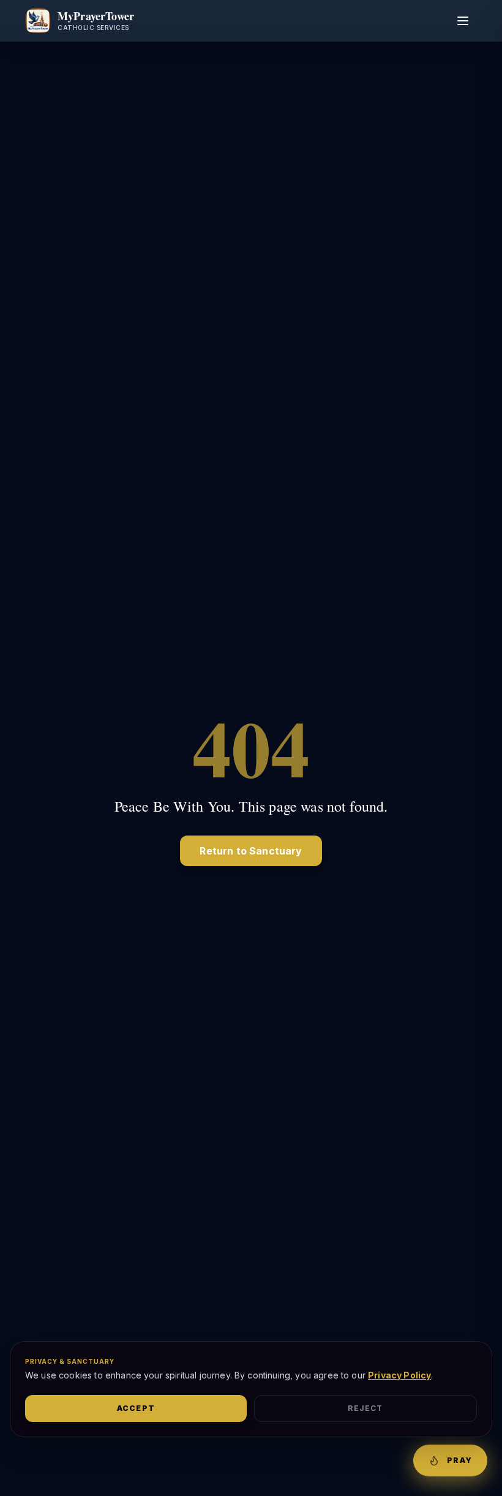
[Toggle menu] (462, 20)
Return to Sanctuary (251, 851)
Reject (365, 1408)
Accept (136, 1408)
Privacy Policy (399, 1375)
